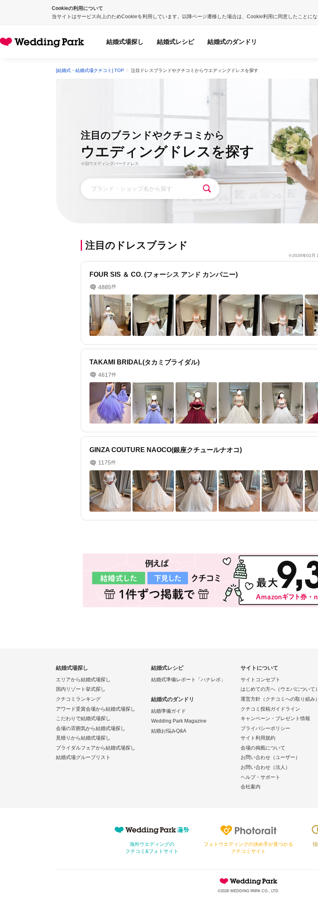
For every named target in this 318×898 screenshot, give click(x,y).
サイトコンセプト (260, 679)
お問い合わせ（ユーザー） (270, 757)
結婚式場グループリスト (83, 757)
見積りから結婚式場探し (83, 738)
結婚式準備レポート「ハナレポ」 (188, 679)
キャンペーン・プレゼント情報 (275, 718)
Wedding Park (248, 881)
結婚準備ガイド (168, 711)
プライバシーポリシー (265, 728)
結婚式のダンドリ (232, 41)
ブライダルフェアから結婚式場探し (95, 748)
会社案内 (250, 787)
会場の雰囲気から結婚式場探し (90, 728)
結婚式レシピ (175, 41)
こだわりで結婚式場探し (83, 718)
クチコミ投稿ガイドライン (270, 709)
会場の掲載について (263, 748)
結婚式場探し (125, 41)
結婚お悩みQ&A (168, 731)
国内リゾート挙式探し (81, 689)
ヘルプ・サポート (260, 777)
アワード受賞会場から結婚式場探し (95, 709)
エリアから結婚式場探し (83, 679)
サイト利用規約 (258, 738)
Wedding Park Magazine (179, 721)
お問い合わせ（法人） (265, 767)
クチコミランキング (78, 699)
